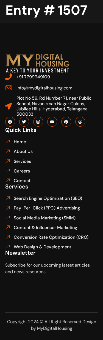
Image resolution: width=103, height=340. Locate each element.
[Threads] (80, 122)
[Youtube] (52, 122)
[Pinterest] (66, 122)
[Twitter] (24, 122)
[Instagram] (38, 122)
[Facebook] (10, 122)
